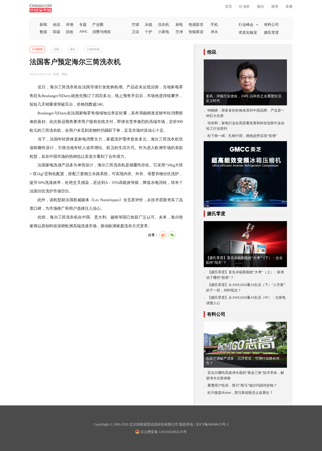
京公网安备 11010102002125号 (163, 432)
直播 (288, 6)
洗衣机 (163, 25)
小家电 (163, 32)
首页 (228, 6)
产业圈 (97, 25)
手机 (214, 25)
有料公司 (271, 25)
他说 (56, 25)
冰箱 (148, 25)
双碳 (56, 32)
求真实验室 (248, 32)
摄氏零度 (271, 32)
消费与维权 (101, 32)
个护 (148, 32)
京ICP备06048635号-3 (212, 424)
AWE (83, 31)
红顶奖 (244, 6)
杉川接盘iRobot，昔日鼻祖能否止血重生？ (240, 392)
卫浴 (135, 32)
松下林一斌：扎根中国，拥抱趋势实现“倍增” (242, 136)
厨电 (179, 25)
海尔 (72, 49)
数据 (43, 32)
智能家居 (196, 32)
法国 (56, 49)
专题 (83, 25)
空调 (135, 25)
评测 (69, 25)
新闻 (43, 25)
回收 (69, 32)
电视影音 (196, 25)
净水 (214, 32)
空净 (179, 32)
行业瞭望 (37, 49)
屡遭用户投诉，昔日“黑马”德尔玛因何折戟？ (242, 385)
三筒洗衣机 (93, 49)
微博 (274, 6)
